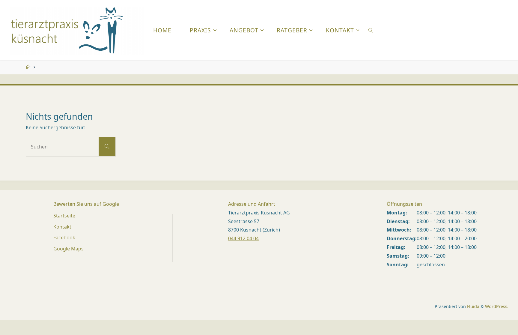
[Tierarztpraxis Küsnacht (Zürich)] (77, 30)
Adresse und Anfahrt (251, 204)
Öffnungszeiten (404, 204)
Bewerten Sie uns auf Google (86, 204)
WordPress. (496, 306)
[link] (370, 30)
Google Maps (68, 248)
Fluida (472, 306)
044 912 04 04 (243, 238)
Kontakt (62, 226)
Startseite (64, 215)
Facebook (64, 237)
